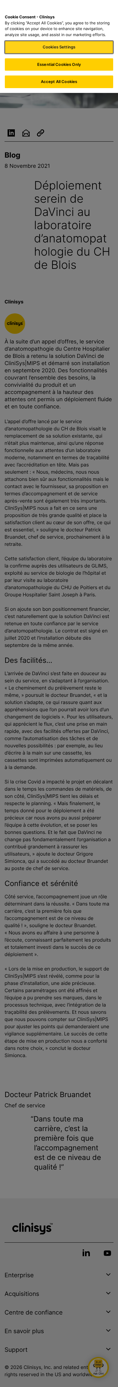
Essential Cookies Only (59, 64)
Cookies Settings (59, 47)
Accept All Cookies (59, 81)
